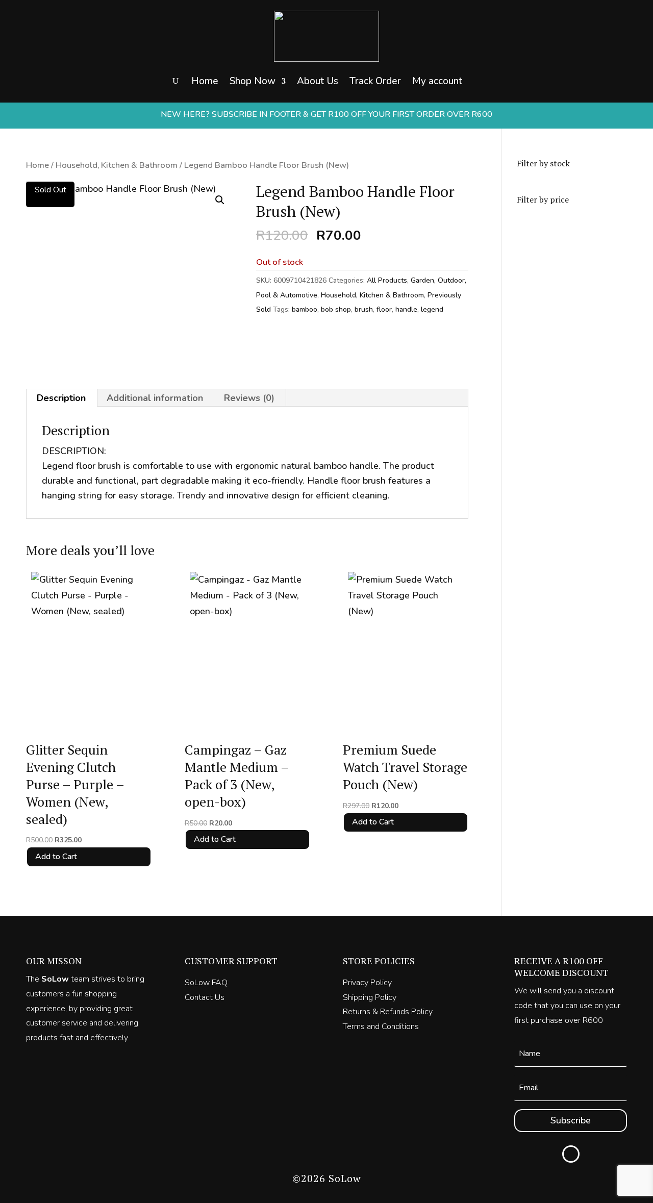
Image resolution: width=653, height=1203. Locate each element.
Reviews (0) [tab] (249, 398)
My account (437, 81)
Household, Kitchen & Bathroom (117, 165)
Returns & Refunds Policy (388, 1011)
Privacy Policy (367, 982)
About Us (317, 81)
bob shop (336, 309)
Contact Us (204, 997)
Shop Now (252, 81)
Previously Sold (278, 142)
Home (204, 81)
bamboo (304, 309)
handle (406, 309)
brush (364, 309)
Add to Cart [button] (56, 856)
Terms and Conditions (381, 1026)
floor (384, 309)
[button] (220, 200)
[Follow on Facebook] (571, 1154)
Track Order (375, 81)
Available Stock (278, 122)
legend (432, 309)
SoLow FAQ (206, 982)
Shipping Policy (369, 997)
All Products (387, 280)
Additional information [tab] (155, 398)
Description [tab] (61, 398)
